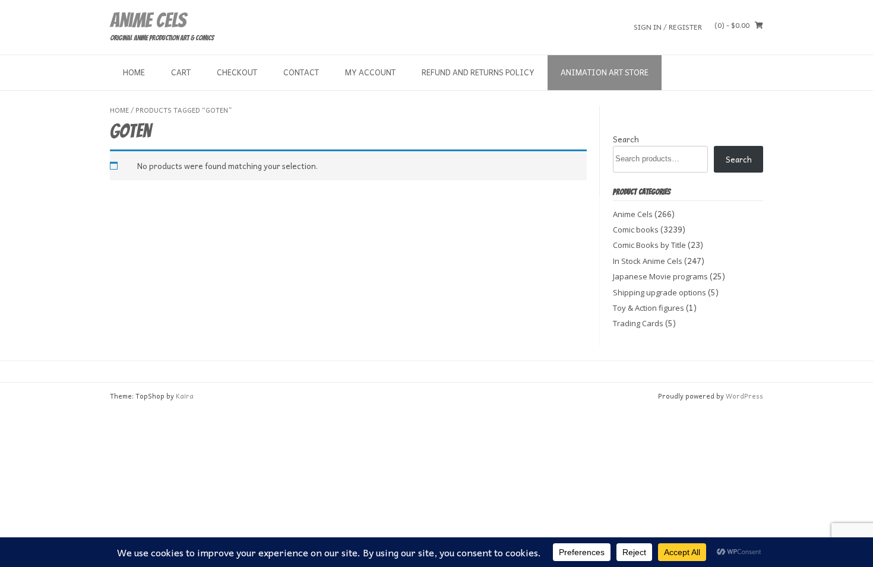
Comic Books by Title (649, 245)
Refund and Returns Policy (478, 72)
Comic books (636, 229)
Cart (181, 72)
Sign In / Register (668, 26)
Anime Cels (148, 20)
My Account (370, 72)
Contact (301, 72)
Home (134, 72)
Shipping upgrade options (659, 292)
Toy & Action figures (648, 307)
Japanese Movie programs (660, 276)
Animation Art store (605, 72)
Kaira (185, 396)
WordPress (744, 396)
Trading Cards (638, 323)
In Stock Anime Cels (647, 261)
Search (626, 139)
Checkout (237, 72)
